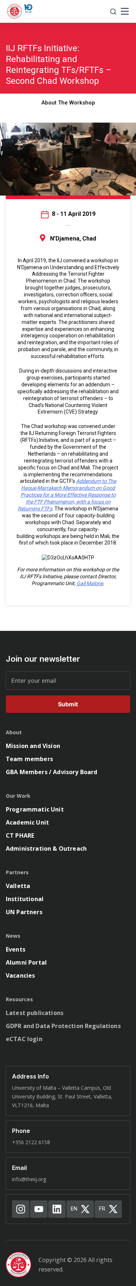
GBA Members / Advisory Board (51, 772)
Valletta (18, 886)
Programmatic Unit (35, 809)
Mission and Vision (33, 746)
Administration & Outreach (46, 848)
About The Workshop (68, 102)
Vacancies (20, 975)
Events (15, 949)
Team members (29, 759)
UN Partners (24, 912)
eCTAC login (24, 1039)
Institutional (25, 899)
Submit (68, 704)
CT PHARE (20, 835)
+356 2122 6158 (31, 1142)
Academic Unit (27, 822)
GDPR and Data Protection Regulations (63, 1026)
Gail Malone (90, 583)
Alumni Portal (26, 962)
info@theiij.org (29, 1179)
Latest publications (34, 1013)
